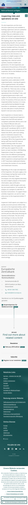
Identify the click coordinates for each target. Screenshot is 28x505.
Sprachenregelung (8, 409)
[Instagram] (12, 449)
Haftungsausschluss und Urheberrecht (14, 402)
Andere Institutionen (9, 381)
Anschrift (5, 385)
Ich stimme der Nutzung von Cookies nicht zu (15, 502)
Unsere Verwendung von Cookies (15, 494)
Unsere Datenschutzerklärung (15, 491)
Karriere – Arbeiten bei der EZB (12, 376)
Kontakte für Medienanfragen (11, 390)
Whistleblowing (7, 435)
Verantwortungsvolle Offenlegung (13, 416)
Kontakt (5, 383)
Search (21, 4)
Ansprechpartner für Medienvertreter (9, 306)
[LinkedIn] (8, 449)
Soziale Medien (7, 392)
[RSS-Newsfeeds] (23, 449)
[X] (4, 449)
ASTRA (5, 428)
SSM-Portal (6, 433)
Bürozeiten (6, 388)
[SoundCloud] (20, 449)
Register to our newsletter (12, 360)
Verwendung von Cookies (10, 407)
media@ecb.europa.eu (14, 293)
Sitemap (6, 438)
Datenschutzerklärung (9, 404)
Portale (5, 425)
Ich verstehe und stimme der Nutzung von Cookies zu (15, 498)
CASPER (5, 430)
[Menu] (25, 4)
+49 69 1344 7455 (12, 289)
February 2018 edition (12, 347)
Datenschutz (6, 411)
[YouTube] (16, 449)
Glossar (5, 378)
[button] (25, 2)
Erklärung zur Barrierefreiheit (11, 414)
